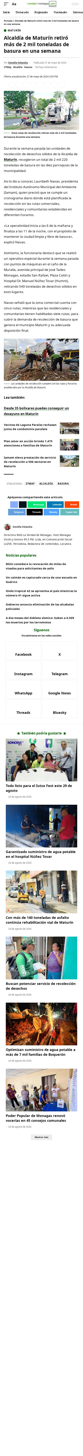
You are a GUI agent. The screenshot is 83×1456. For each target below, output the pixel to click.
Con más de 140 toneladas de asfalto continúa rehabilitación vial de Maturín (39, 920)
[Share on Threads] (54, 84)
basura (28, 67)
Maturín (14, 30)
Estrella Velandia (18, 62)
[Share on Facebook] (11, 84)
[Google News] (59, 689)
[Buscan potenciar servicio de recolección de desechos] (41, 958)
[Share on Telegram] (47, 84)
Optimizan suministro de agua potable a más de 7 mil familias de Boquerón (40, 1052)
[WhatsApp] (23, 689)
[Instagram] (23, 670)
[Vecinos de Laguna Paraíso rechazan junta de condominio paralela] (69, 428)
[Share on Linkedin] (33, 84)
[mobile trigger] (7, 4)
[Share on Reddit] (40, 84)
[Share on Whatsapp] (26, 84)
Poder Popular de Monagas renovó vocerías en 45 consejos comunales (36, 1118)
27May (7, 67)
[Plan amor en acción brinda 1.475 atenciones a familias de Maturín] (69, 444)
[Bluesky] (59, 709)
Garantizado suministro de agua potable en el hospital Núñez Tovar (41, 854)
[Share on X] (18, 84)
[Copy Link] (61, 84)
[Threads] (23, 709)
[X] (77, 526)
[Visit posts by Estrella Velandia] (7, 526)
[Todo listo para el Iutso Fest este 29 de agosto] (41, 760)
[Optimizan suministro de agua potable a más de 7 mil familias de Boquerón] (41, 1024)
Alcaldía (17, 67)
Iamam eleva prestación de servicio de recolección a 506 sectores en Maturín (30, 461)
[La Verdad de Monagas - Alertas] (41, 4)
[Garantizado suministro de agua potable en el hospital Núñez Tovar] (41, 826)
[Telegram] (59, 670)
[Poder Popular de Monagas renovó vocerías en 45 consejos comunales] (41, 1090)
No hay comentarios (46, 67)
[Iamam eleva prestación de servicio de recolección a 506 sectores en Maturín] (69, 461)
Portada (8, 20)
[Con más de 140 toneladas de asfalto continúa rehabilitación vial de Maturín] (41, 892)
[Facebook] (73, 526)
